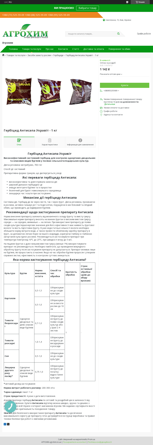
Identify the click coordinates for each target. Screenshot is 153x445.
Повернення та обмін (119, 49)
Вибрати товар (88, 8)
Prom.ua (91, 439)
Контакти (63, 49)
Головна (13, 49)
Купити (124, 85)
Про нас (50, 49)
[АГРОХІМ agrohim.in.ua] (25, 31)
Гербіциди (58, 55)
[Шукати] (118, 34)
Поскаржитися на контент (74, 442)
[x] (8, 424)
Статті (75, 49)
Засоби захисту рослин (39, 55)
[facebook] (5, 424)
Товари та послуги (31, 49)
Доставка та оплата (93, 49)
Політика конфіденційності (100, 442)
